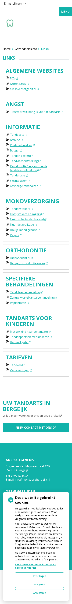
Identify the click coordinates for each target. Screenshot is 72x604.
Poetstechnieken (21, 145)
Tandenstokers (20, 209)
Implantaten (18, 303)
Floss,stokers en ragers (25, 214)
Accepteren (39, 593)
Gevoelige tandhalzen (24, 186)
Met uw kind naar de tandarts (29, 332)
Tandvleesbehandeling (25, 292)
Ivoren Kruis (18, 84)
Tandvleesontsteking (24, 161)
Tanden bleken (20, 156)
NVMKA (15, 140)
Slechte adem (18, 181)
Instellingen (39, 576)
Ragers (14, 235)
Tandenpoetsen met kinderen (29, 337)
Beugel (14, 150)
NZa (13, 78)
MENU (65, 12)
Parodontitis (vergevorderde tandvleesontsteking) (28, 168)
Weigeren (39, 584)
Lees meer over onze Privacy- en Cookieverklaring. (35, 566)
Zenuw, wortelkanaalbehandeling (32, 297)
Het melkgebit (19, 342)
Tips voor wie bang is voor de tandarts (35, 112)
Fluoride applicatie (22, 225)
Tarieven (16, 365)
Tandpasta (17, 135)
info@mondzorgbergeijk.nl (32, 480)
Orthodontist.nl (20, 258)
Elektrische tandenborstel (27, 219)
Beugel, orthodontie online (27, 263)
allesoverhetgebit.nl (23, 89)
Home (7, 49)
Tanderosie (17, 175)
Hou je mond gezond (23, 230)
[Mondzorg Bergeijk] (10, 23)
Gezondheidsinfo (26, 49)
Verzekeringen (19, 370)
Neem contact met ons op (36, 427)
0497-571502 (19, 476)
